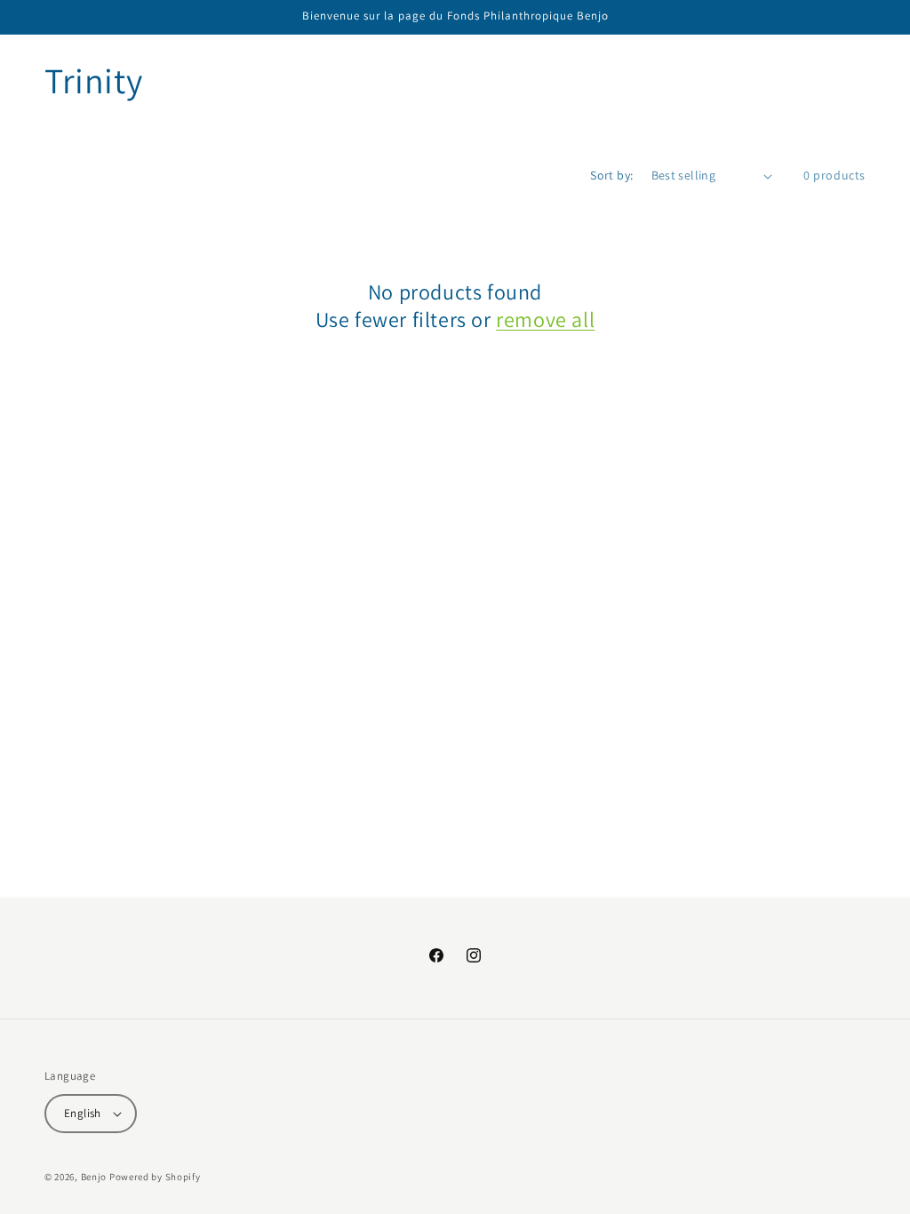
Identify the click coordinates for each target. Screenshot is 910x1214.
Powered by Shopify (155, 1176)
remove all (545, 319)
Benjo (94, 1176)
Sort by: (611, 175)
